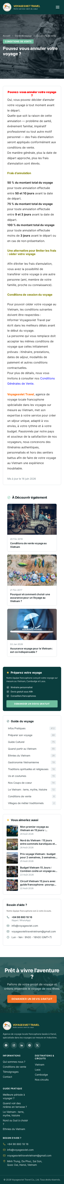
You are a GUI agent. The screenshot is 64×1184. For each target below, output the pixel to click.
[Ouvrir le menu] (57, 7)
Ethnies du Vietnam (14, 1128)
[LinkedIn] (21, 1045)
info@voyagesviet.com (25, 925)
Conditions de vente (46, 35)
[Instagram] (14, 1045)
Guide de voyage (23, 35)
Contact (7, 1076)
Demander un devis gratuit (32, 703)
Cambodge (41, 1074)
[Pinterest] (29, 1045)
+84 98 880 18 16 (22, 917)
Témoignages (10, 1071)
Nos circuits (42, 1079)
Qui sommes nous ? (14, 1061)
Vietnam (39, 1064)
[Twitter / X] (37, 1045)
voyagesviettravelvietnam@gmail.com (34, 931)
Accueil (6, 35)
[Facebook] (6, 1045)
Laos (37, 1069)
